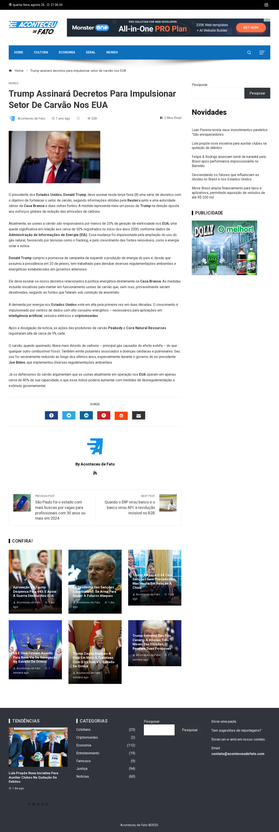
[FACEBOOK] (51, 415)
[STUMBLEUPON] (121, 416)
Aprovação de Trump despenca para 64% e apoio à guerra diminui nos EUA (34, 591)
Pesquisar (200, 85)
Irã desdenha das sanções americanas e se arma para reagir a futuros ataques (94, 591)
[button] (29, 804)
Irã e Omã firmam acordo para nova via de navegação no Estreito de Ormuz (35, 657)
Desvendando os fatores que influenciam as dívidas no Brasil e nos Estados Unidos (225, 177)
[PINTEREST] (103, 415)
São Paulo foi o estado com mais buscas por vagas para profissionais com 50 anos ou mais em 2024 (60, 507)
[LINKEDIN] (86, 415)
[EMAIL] (138, 415)
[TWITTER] (68, 415)
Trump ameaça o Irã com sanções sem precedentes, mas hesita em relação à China (154, 581)
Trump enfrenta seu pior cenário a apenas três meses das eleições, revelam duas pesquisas (152, 642)
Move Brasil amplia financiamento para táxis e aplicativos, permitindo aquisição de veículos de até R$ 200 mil (228, 192)
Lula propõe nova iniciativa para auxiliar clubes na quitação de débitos (33, 777)
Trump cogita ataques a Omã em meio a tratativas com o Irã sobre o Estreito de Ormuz (93, 660)
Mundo (14, 83)
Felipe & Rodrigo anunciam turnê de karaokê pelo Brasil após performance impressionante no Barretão (229, 161)
